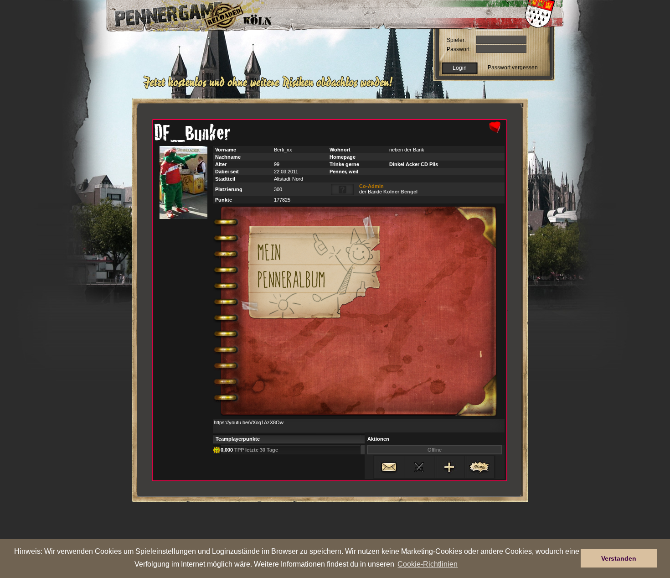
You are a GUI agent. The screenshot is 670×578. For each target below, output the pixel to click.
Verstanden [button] (618, 558)
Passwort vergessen (513, 67)
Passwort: (459, 49)
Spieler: (456, 40)
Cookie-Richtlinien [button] (427, 564)
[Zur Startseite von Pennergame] (170, 14)
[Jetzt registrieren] (270, 87)
